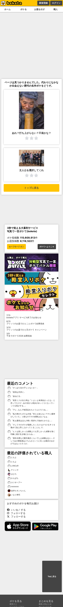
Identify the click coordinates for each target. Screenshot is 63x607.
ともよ (14, 457)
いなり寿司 (15, 495)
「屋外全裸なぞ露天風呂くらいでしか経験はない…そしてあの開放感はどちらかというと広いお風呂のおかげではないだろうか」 (33, 441)
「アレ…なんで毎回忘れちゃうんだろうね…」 (30, 410)
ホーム (7, 9)
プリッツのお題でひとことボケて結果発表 (25, 322)
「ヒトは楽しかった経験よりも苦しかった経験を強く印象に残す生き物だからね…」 (33, 432)
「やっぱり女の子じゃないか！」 (25, 388)
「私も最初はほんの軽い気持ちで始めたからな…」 (32, 420)
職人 (56, 9)
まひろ (14, 474)
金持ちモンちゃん (18, 490)
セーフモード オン (16, 247)
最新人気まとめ (45, 604)
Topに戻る (52, 576)
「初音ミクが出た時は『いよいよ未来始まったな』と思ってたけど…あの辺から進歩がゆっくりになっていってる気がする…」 (33, 403)
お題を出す (39, 9)
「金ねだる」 (16, 396)
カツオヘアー (16, 482)
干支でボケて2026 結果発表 (19, 334)
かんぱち (14, 478)
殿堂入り (13, 604)
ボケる (23, 9)
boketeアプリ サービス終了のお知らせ (23, 316)
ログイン (56, 3)
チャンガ (14, 470)
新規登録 (43, 3)
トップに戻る (31, 188)
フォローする (17, 513)
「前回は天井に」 (18, 392)
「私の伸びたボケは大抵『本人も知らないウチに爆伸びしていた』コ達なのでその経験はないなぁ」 (33, 415)
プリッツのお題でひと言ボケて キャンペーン (26, 328)
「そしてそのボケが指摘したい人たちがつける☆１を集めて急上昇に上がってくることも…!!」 (33, 426)
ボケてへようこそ (46, 247)
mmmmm (15, 486)
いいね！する (17, 509)
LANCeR (15, 466)
